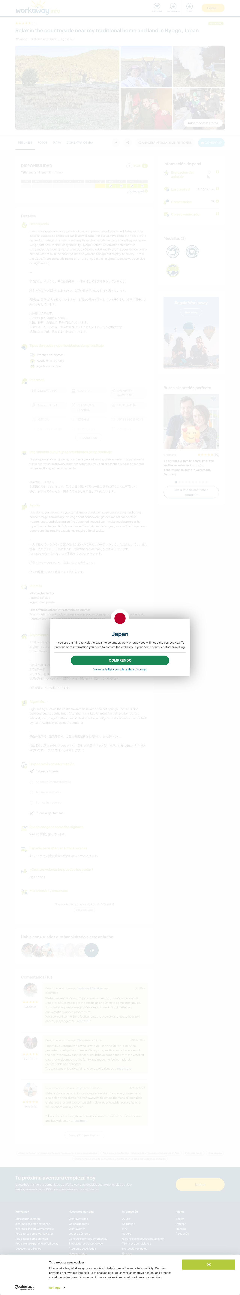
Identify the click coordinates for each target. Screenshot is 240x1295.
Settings (54, 1287)
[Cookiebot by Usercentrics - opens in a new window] (24, 1287)
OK (209, 1264)
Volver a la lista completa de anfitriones (120, 669)
